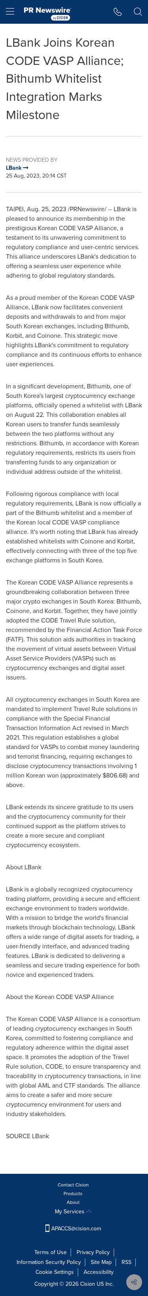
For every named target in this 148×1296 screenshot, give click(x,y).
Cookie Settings (55, 1272)
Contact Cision (73, 1184)
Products (73, 1193)
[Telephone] (118, 12)
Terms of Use (50, 1252)
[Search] (138, 12)
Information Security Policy (49, 1262)
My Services (70, 1211)
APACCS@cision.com (76, 1228)
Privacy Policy (93, 1252)
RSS (126, 1262)
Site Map (101, 1262)
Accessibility (99, 1272)
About (73, 1202)
